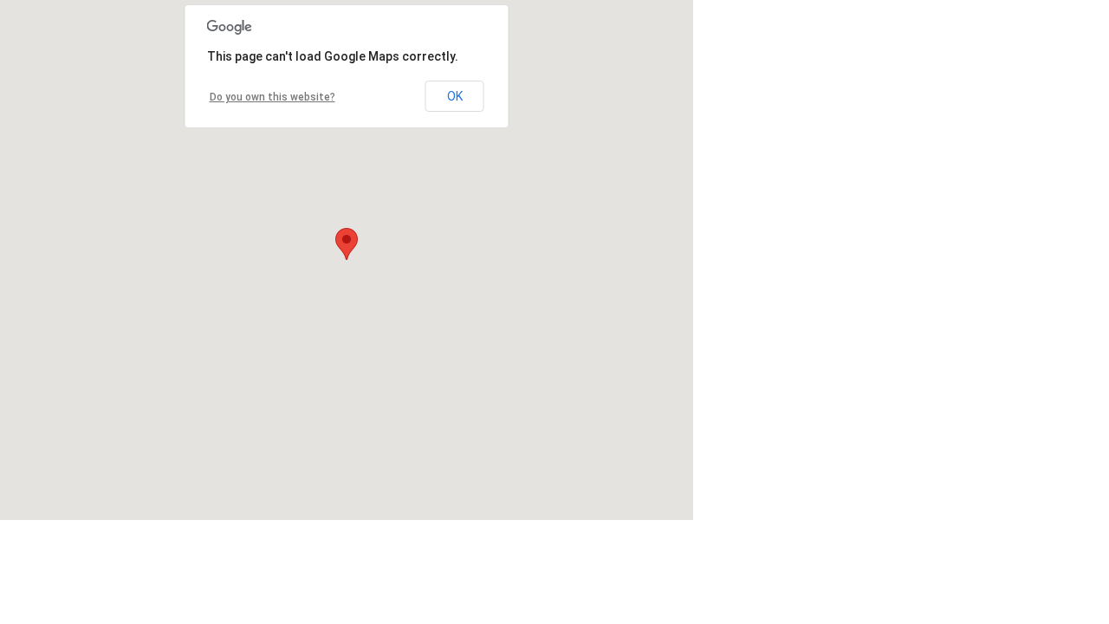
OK (455, 96)
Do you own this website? (272, 97)
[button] (346, 244)
